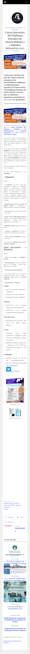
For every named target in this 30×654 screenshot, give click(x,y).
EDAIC (13, 505)
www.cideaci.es (13, 365)
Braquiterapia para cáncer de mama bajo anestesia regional (15, 628)
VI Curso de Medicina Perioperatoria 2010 (15, 608)
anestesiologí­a (8, 503)
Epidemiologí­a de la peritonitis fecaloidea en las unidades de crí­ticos (15, 619)
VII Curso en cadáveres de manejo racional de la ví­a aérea (15, 562)
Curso (7, 28)
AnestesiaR (16, 50)
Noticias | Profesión (16, 28)
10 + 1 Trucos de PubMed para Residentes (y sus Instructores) (15, 579)
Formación (7, 507)
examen (18, 505)
